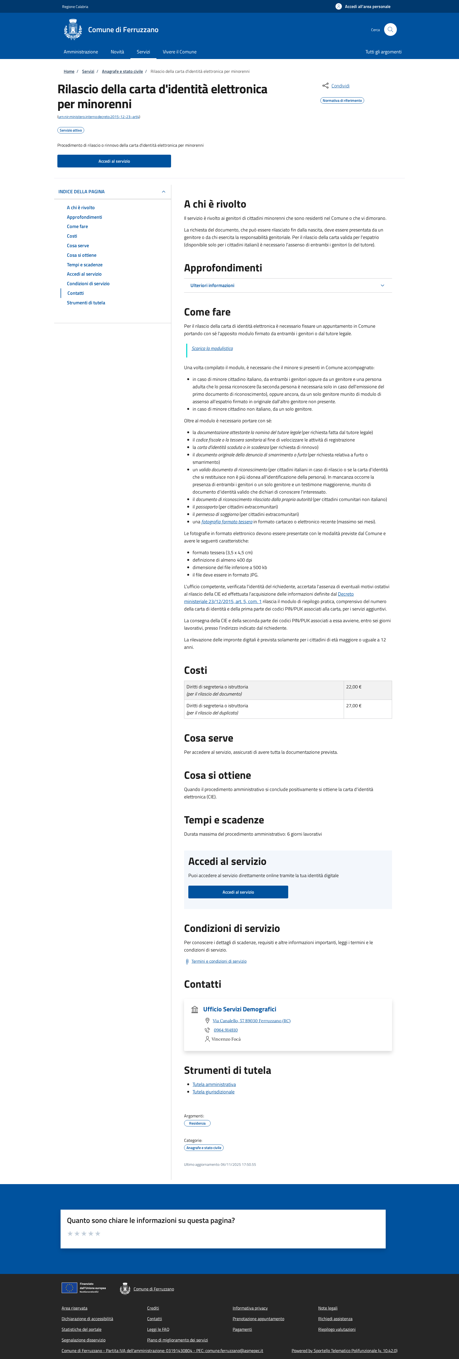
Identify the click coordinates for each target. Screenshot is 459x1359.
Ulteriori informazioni (212, 285)
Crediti (153, 1308)
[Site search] (390, 29)
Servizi (88, 71)
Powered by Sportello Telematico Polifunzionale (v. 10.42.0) (344, 1350)
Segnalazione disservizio (83, 1340)
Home (69, 71)
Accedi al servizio (114, 161)
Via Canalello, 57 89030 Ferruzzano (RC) (252, 1020)
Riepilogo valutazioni (337, 1329)
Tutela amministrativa (214, 1084)
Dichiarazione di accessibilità (87, 1318)
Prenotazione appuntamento (258, 1318)
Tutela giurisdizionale (214, 1091)
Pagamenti (242, 1329)
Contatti (154, 1318)
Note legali (328, 1308)
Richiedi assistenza (335, 1318)
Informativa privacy (250, 1308)
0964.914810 (226, 1030)
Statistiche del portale (81, 1329)
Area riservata (74, 1308)
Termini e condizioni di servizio (219, 961)
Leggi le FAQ (158, 1329)
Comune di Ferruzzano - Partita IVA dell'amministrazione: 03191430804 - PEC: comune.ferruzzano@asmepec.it (162, 1350)
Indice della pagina (81, 191)
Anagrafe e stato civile (122, 71)
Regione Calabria (75, 6)
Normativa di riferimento (342, 100)
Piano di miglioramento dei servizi (177, 1340)
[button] (363, 6)
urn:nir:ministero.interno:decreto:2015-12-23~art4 (98, 116)
